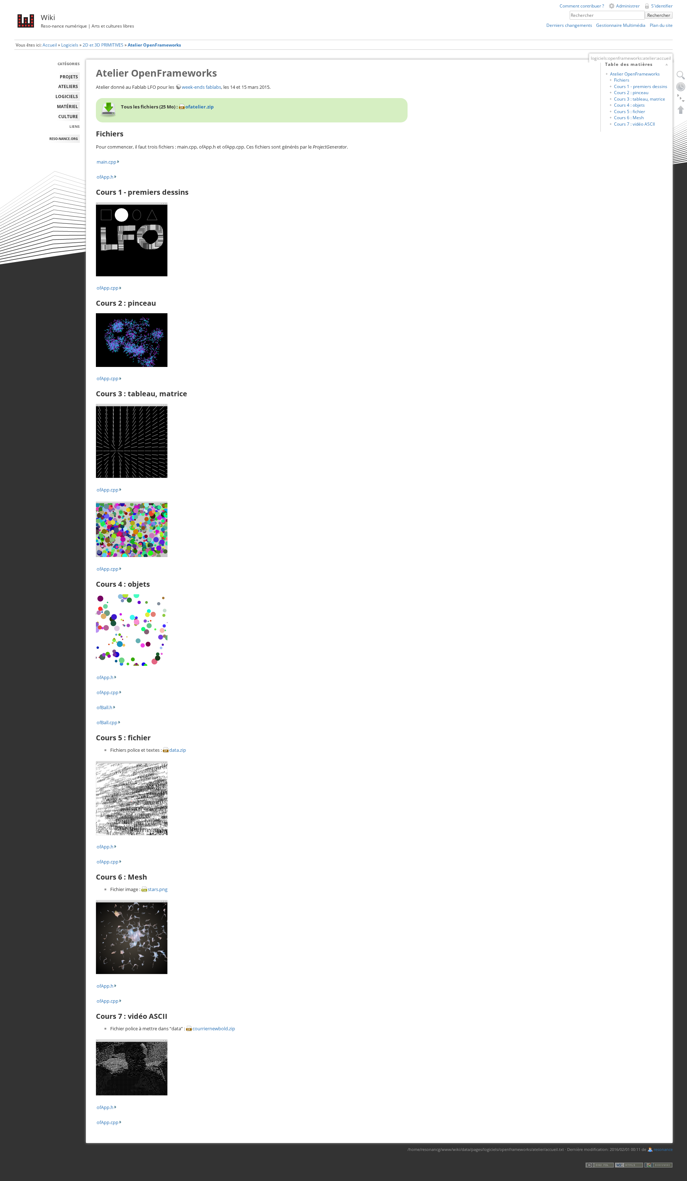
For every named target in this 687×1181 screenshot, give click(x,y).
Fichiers (621, 80)
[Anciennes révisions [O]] (681, 86)
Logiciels (69, 45)
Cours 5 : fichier (629, 111)
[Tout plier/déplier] (681, 98)
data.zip (177, 750)
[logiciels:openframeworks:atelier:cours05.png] (131, 797)
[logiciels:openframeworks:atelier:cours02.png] (131, 529)
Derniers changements (569, 25)
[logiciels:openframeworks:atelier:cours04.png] (131, 629)
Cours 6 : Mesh (629, 117)
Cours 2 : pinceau (631, 92)
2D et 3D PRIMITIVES (103, 45)
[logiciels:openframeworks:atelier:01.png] (131, 340)
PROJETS (69, 76)
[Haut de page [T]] (681, 109)
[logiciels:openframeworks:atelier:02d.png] (131, 440)
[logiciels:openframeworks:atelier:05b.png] (131, 937)
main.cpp (106, 162)
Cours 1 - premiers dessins (640, 86)
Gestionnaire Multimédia (620, 25)
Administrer (628, 6)
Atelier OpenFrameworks (154, 45)
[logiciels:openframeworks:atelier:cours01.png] (131, 239)
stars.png (157, 889)
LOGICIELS (66, 96)
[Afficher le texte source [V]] (681, 75)
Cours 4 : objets (629, 105)
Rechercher (658, 15)
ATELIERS (68, 86)
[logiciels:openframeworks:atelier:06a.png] (131, 1067)
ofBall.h (104, 707)
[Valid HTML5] (629, 1164)
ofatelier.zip (199, 106)
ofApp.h (105, 177)
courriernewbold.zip (214, 1028)
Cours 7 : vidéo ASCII (634, 124)
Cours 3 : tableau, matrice (639, 99)
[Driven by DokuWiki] (658, 1164)
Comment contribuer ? (582, 6)
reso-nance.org (63, 138)
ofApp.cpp (107, 288)
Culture (68, 116)
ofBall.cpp (107, 722)
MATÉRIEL (67, 106)
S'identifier (662, 6)
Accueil (50, 45)
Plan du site (661, 25)
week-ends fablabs (201, 87)
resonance (663, 1149)
